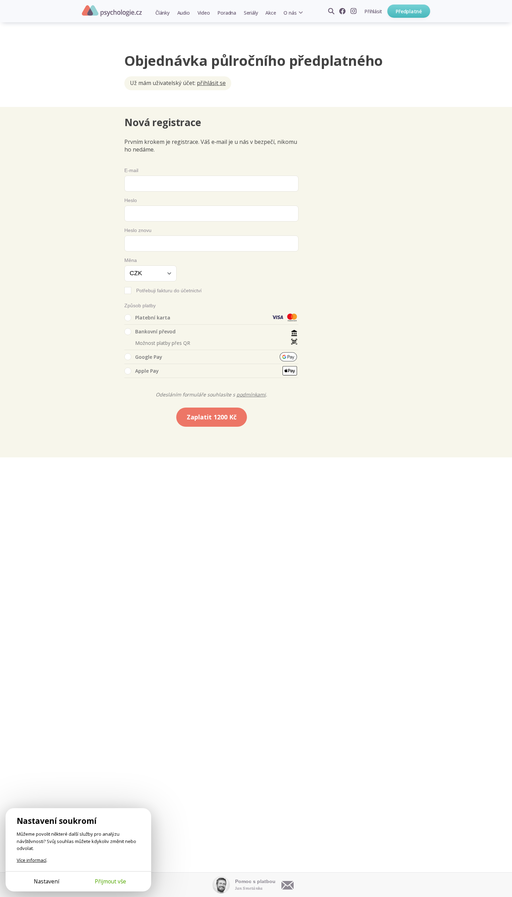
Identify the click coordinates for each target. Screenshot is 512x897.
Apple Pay (147, 371)
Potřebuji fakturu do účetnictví (169, 290)
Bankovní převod (155, 331)
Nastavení (46, 881)
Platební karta (152, 317)
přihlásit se (211, 83)
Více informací (31, 860)
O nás (290, 12)
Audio (183, 12)
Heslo (130, 200)
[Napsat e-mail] (288, 885)
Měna (130, 260)
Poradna (226, 12)
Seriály (251, 12)
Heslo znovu (138, 230)
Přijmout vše (110, 881)
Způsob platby (140, 305)
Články (162, 12)
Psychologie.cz (112, 11)
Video (203, 12)
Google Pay (148, 357)
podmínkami (251, 394)
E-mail (131, 170)
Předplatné (409, 11)
